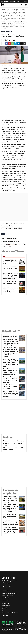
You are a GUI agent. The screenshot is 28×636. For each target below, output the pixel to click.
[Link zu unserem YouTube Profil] (9, 586)
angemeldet (11, 244)
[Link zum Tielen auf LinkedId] (18, 43)
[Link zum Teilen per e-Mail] (21, 43)
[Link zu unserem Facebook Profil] (3, 586)
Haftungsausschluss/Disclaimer (10, 612)
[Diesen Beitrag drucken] (24, 43)
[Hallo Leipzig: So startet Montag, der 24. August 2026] (22, 516)
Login (25, 1)
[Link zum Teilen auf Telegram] (15, 43)
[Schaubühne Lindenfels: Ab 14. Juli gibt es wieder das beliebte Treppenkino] (22, 290)
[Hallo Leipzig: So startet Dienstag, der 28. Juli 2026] (22, 269)
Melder (3, 31)
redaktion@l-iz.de (5, 26)
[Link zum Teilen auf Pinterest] (9, 43)
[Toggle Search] (21, 5)
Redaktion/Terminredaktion (9, 593)
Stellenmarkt (12, 1)
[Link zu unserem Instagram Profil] (6, 586)
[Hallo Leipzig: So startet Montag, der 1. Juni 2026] (22, 283)
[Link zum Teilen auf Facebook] (6, 43)
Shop (18, 1)
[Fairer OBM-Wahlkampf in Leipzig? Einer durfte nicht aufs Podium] (22, 387)
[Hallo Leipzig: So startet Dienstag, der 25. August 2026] (22, 262)
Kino (10, 234)
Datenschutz (5, 615)
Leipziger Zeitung (5, 1)
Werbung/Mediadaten (7, 595)
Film (7, 234)
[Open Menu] (25, 5)
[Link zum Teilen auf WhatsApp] (12, 43)
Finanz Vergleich (6, 605)
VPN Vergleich (5, 603)
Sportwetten (5, 608)
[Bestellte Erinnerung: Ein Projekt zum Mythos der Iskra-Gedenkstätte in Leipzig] (22, 523)
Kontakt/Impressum (7, 590)
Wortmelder (8, 31)
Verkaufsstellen (6, 598)
